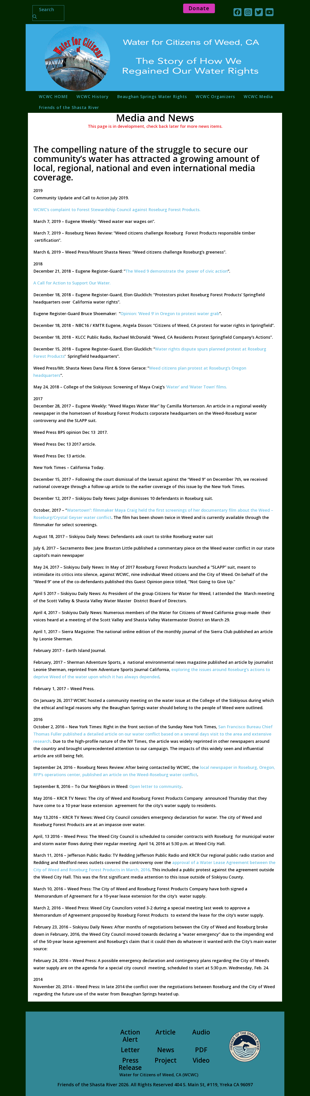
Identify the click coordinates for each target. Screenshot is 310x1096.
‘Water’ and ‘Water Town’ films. (196, 387)
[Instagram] (248, 12)
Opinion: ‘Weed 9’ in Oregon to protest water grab (170, 313)
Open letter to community (155, 786)
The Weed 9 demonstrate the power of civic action (176, 271)
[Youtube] (269, 12)
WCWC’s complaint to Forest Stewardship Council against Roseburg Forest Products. (116, 209)
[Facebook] (237, 12)
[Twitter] (259, 12)
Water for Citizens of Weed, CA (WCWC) (158, 1074)
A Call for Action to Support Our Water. (72, 283)
